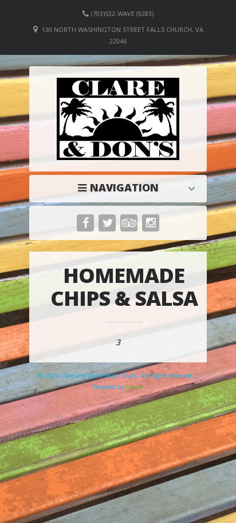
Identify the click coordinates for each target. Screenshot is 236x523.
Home (121, 187)
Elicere (134, 387)
